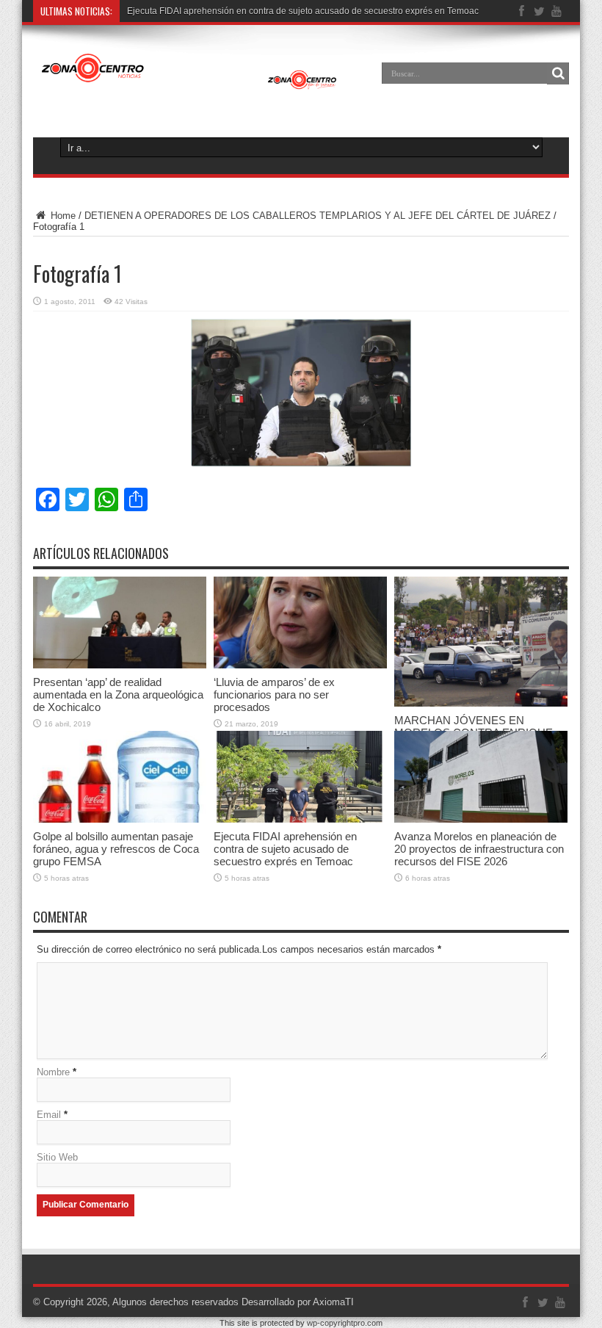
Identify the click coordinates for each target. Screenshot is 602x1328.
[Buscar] (558, 73)
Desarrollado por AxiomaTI (298, 1301)
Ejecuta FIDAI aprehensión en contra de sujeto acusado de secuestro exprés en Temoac (303, 11)
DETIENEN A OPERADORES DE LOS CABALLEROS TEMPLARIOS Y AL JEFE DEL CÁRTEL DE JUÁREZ (317, 215)
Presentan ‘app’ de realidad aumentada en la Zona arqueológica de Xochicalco (118, 694)
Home (62, 215)
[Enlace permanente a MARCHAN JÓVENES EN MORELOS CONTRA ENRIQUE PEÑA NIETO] (480, 642)
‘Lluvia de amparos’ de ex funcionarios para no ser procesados (274, 694)
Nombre (53, 1072)
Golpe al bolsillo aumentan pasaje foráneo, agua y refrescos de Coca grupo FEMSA (116, 848)
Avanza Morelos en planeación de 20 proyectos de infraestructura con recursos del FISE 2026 (479, 848)
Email (49, 1114)
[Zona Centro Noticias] (189, 69)
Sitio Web (57, 1157)
